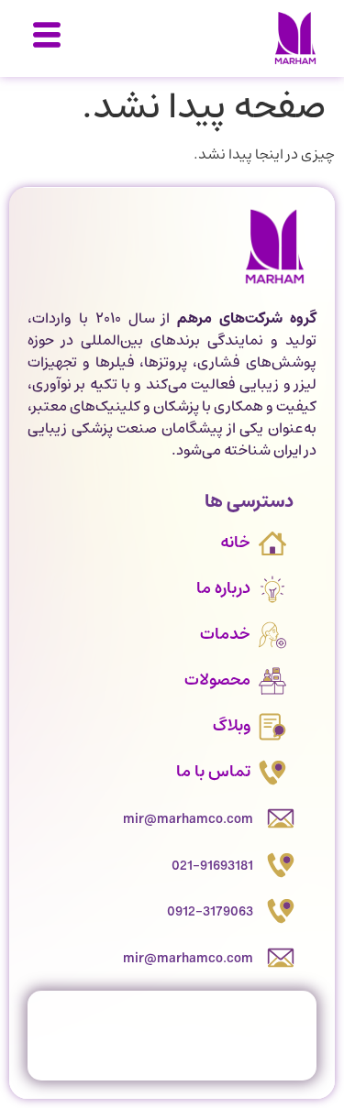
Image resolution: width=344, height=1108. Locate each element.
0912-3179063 (210, 912)
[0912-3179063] (280, 911)
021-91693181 (212, 866)
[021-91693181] (280, 865)
